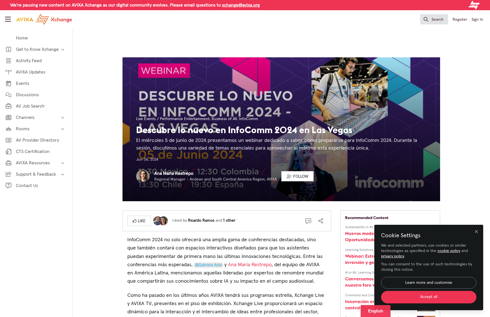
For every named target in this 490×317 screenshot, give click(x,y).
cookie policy (449, 251)
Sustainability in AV (359, 227)
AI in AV (350, 272)
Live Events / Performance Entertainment (173, 119)
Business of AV (224, 119)
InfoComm (248, 119)
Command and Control (362, 295)
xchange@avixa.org (241, 5)
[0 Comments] (308, 220)
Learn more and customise (428, 283)
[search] (434, 19)
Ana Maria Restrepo (173, 173)
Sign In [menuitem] (477, 20)
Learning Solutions (359, 250)
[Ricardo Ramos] (157, 220)
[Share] (320, 220)
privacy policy (392, 256)
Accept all (428, 297)
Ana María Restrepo (250, 264)
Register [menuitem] (460, 20)
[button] (297, 176)
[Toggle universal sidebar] (8, 19)
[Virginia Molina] (163, 220)
